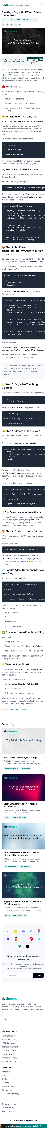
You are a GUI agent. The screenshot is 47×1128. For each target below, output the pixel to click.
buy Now (40, 59)
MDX (10, 75)
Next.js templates (9, 1036)
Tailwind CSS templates (12, 1047)
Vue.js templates (9, 1050)
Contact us (7, 1090)
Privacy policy (8, 1108)
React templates (9, 1039)
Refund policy (8, 1111)
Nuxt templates (8, 1054)
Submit (38, 975)
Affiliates (6, 1072)
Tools (4, 1079)
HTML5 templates (9, 1043)
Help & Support (8, 1086)
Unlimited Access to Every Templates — (23, 1126)
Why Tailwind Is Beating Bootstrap (20, 757)
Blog (4, 1075)
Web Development (30, 20)
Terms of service (9, 1104)
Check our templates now (15, 709)
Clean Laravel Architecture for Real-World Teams (21, 805)
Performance (26, 866)
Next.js (5, 20)
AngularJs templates (11, 1058)
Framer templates (9, 1061)
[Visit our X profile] (5, 1019)
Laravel (7, 817)
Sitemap (5, 1083)
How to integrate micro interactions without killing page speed (21, 853)
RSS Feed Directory (10, 1094)
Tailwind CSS (15, 20)
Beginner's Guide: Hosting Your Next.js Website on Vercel (22, 902)
